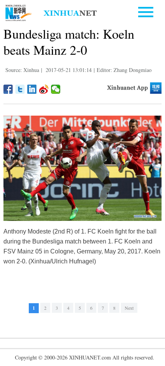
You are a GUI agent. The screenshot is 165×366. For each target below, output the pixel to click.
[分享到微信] (56, 89)
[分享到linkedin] (32, 89)
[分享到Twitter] (20, 89)
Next (129, 308)
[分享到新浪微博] (44, 89)
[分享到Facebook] (8, 89)
